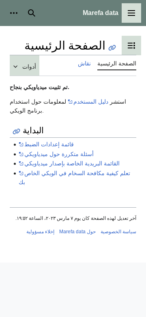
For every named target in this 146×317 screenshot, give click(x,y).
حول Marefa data (77, 231)
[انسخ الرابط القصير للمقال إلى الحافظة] (112, 48)
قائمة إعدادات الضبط (49, 144)
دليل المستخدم (90, 101)
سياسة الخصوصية (118, 231)
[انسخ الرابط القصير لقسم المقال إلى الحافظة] (16, 131)
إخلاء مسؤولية (40, 231)
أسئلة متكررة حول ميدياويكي (59, 154)
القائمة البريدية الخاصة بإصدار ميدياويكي (72, 163)
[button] (131, 13)
